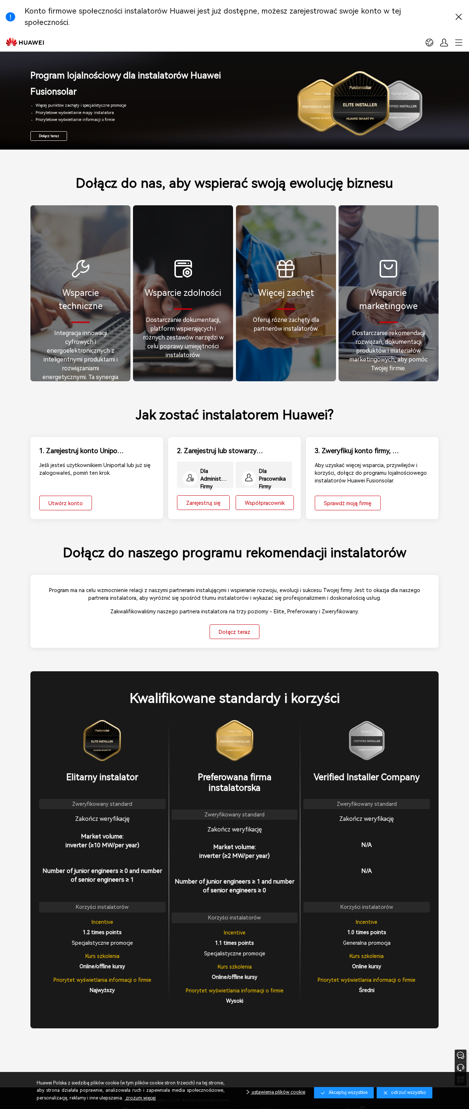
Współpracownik (265, 503)
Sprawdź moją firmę (348, 503)
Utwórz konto (65, 503)
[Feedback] (460, 1055)
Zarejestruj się (203, 503)
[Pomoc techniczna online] (460, 1067)
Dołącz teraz (49, 136)
